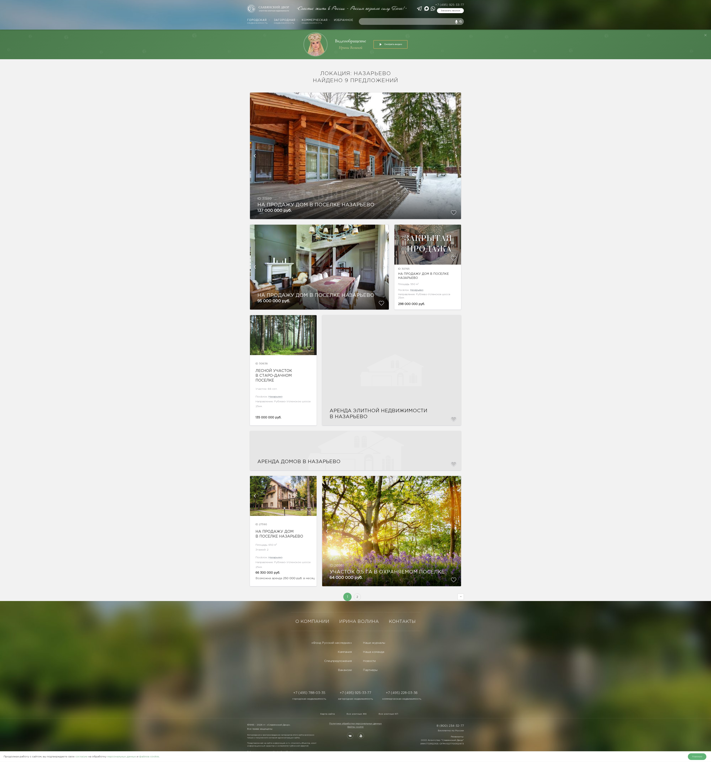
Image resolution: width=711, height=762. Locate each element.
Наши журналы (374, 643)
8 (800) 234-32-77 (450, 725)
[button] (254, 156)
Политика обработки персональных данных (355, 724)
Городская (257, 21)
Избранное (343, 20)
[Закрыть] (705, 35)
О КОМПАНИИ (312, 622)
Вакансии (345, 670)
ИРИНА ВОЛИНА (359, 622)
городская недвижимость (309, 699)
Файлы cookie (355, 727)
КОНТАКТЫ (402, 622)
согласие (81, 757)
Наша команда (373, 652)
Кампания (345, 652)
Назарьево (416, 290)
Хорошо (697, 757)
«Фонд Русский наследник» (331, 643)
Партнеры (370, 670)
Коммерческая (315, 21)
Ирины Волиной (350, 47)
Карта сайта (327, 714)
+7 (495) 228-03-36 (402, 692)
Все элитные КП (388, 714)
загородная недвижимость (355, 699)
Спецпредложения (338, 661)
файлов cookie (149, 757)
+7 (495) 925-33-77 (449, 5)
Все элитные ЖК (357, 714)
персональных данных (121, 757)
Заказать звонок (450, 11)
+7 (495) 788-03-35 (309, 692)
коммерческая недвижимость (401, 699)
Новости (369, 661)
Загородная (284, 21)
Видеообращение (350, 41)
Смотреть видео (393, 44)
